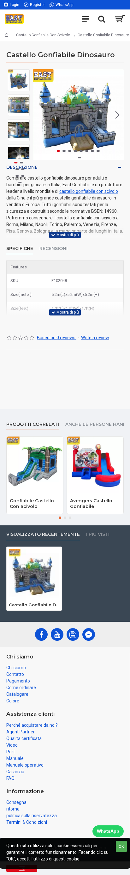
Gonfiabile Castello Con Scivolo (32, 503)
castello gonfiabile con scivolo (88, 191)
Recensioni (53, 248)
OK (121, 846)
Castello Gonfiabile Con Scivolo (43, 35)
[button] (39, 114)
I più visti (97, 534)
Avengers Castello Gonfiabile (91, 503)
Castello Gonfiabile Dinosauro (34, 604)
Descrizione (22, 167)
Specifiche (19, 248)
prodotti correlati (32, 424)
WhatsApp (108, 831)
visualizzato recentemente (43, 534)
